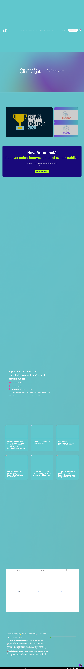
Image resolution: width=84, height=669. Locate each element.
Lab (58, 30)
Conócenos (21, 30)
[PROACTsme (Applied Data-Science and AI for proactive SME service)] (42, 462)
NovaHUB (54, 30)
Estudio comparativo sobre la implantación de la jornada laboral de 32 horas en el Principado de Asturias (16, 444)
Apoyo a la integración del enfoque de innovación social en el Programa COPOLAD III (67, 474)
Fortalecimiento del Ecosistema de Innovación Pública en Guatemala (15, 474)
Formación (29, 30)
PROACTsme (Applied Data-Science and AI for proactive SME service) (42, 473)
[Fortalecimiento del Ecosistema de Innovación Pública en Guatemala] (16, 462)
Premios (48, 30)
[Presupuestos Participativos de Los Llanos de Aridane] (67, 432)
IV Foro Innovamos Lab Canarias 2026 (41, 442)
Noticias (64, 30)
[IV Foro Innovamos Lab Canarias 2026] (42, 432)
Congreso (42, 30)
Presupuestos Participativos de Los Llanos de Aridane (66, 443)
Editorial (35, 30)
